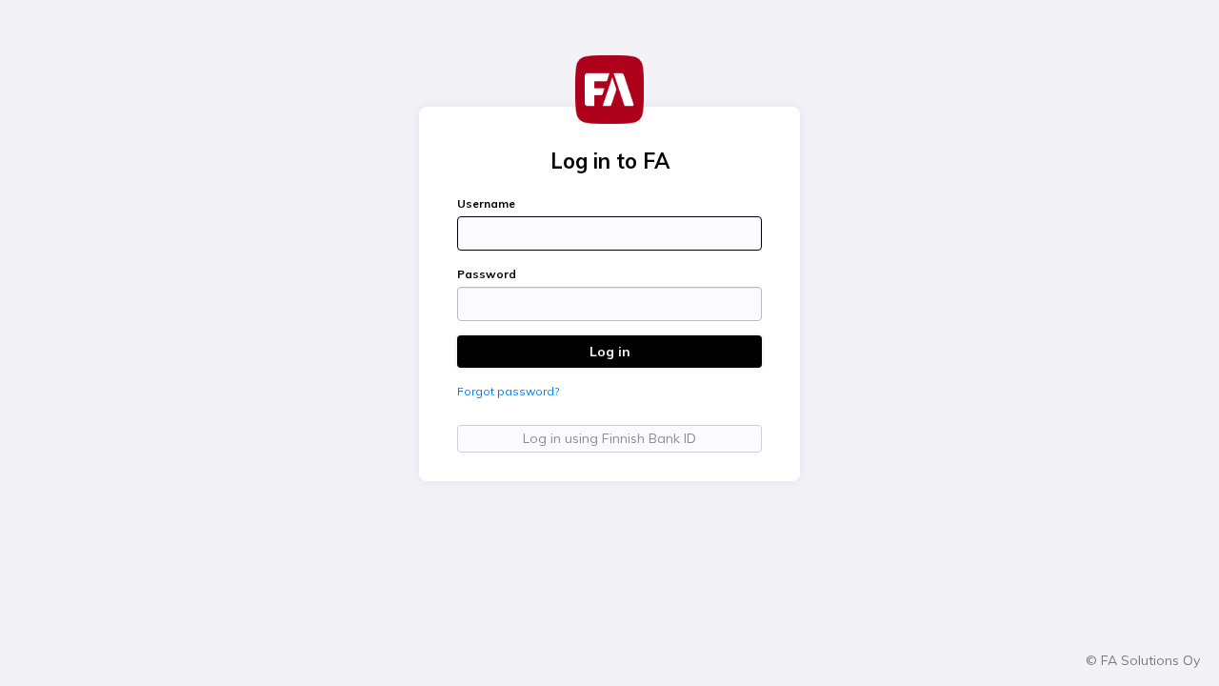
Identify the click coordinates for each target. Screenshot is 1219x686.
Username (486, 203)
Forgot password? (508, 391)
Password (486, 274)
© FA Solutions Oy (1143, 659)
